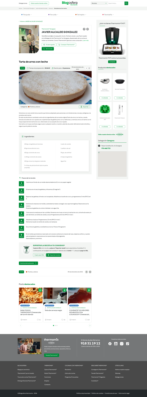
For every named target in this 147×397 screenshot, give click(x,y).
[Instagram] (122, 344)
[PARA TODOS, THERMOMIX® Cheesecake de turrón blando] (31, 297)
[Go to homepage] (69, 3)
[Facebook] (110, 344)
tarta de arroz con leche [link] (60, 8)
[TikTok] (127, 344)
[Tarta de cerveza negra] (55, 297)
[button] (99, 3)
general (51, 8)
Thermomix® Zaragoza (28, 8)
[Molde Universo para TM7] (104, 109)
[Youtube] (116, 344)
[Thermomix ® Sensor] (119, 109)
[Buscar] (126, 3)
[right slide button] (90, 325)
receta (35, 126)
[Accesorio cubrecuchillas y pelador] (104, 80)
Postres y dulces (25, 305)
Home (20, 8)
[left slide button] (20, 325)
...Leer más (85, 40)
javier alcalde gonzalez (41, 8)
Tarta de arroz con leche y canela (77, 117)
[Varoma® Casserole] (119, 80)
